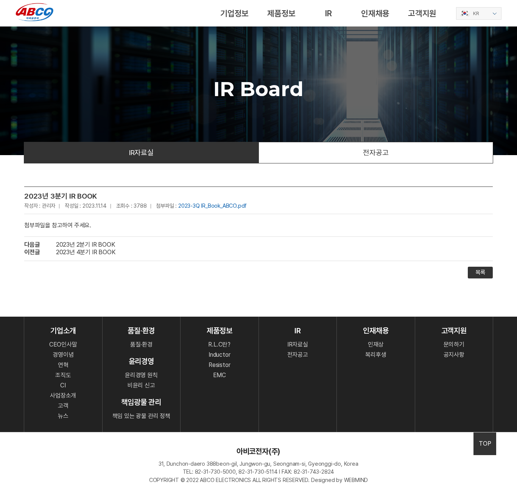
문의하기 (454, 344)
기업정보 (234, 13)
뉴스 (63, 416)
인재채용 (375, 13)
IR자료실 (141, 152)
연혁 (63, 364)
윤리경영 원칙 (141, 375)
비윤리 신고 (141, 385)
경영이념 (63, 354)
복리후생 (375, 354)
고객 (63, 405)
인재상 (375, 344)
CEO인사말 (63, 344)
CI (63, 385)
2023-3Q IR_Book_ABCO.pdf (212, 205)
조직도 (63, 375)
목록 (480, 272)
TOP (485, 443)
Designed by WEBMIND (339, 480)
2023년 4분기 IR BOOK (85, 252)
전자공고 (375, 152)
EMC (219, 375)
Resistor (219, 364)
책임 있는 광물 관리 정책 (141, 416)
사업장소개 (63, 395)
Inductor (219, 354)
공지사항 (454, 354)
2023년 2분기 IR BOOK (85, 244)
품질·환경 (141, 344)
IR (328, 13)
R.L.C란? (219, 344)
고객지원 (422, 13)
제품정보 (281, 13)
